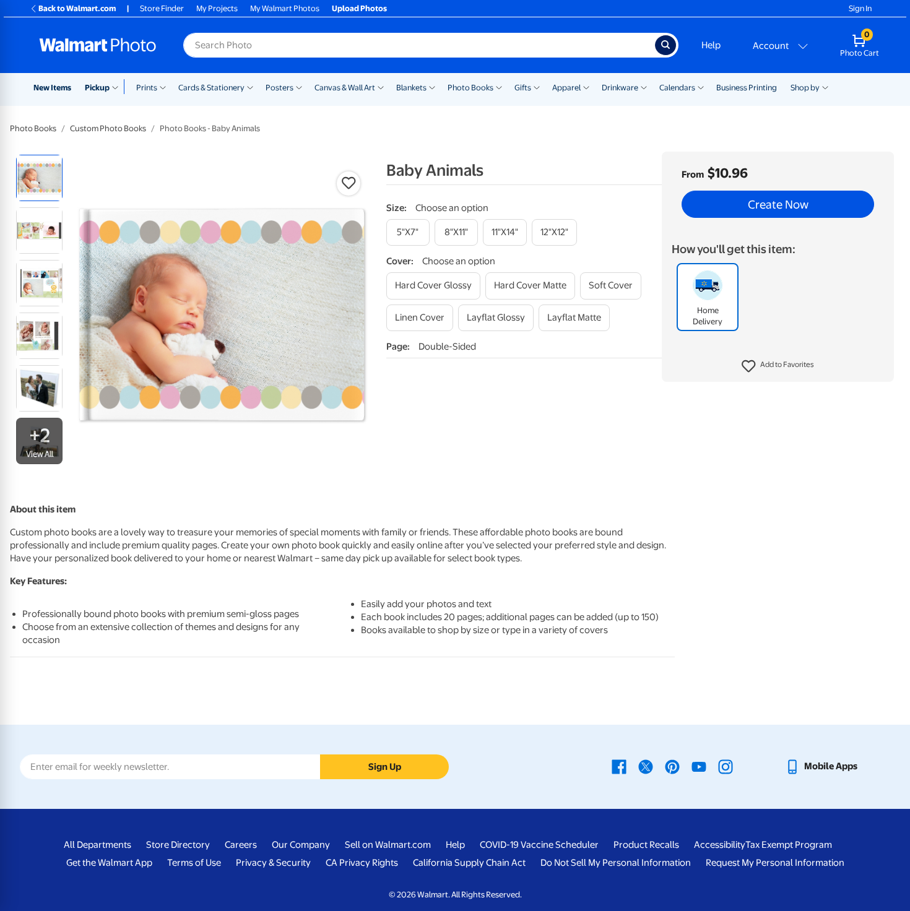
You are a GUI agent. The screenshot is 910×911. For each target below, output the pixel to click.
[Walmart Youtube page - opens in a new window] (698, 766)
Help (711, 45)
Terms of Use (194, 862)
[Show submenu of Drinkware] (644, 86)
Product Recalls (646, 844)
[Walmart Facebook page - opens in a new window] (619, 766)
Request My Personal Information (775, 862)
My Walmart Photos (284, 8)
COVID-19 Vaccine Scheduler (539, 844)
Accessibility (719, 844)
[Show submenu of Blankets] (432, 86)
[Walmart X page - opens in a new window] (645, 766)
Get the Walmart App (109, 862)
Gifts (522, 87)
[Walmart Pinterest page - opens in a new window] (672, 766)
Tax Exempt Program (788, 844)
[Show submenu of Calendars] (700, 86)
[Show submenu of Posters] (299, 86)
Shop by (805, 87)
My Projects (217, 8)
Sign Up (384, 766)
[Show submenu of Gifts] (536, 86)
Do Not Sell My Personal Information (615, 862)
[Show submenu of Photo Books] (499, 86)
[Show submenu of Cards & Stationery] (250, 86)
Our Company (301, 844)
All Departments (97, 844)
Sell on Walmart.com (388, 844)
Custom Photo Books (108, 128)
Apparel (566, 87)
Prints (146, 87)
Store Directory (178, 844)
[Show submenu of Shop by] (825, 86)
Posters (279, 87)
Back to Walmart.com (77, 8)
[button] (777, 366)
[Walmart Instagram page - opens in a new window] (725, 766)
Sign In (860, 8)
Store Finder (162, 8)
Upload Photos (359, 8)
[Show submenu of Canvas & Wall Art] (380, 86)
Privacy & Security (273, 862)
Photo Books (470, 87)
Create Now (778, 204)
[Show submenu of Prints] (163, 86)
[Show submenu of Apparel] (586, 86)
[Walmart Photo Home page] (98, 45)
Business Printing (746, 87)
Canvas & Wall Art (344, 87)
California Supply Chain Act (469, 862)
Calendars (677, 87)
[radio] (39, 178)
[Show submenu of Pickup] (117, 86)
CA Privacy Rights (362, 862)
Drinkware (620, 87)
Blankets (411, 87)
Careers (241, 844)
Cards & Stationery (211, 87)
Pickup (97, 87)
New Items (52, 87)
